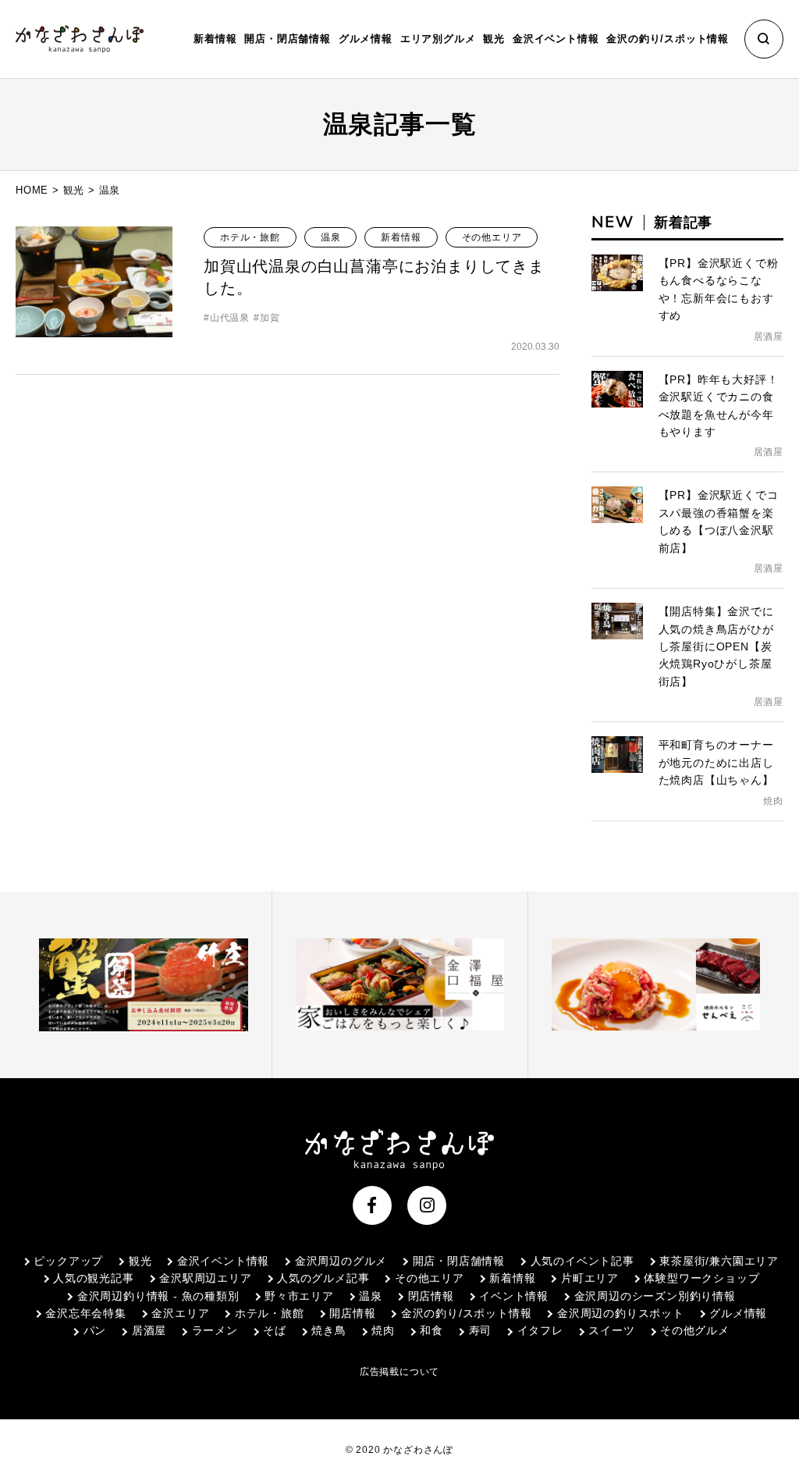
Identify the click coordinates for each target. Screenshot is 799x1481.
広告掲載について (399, 1371)
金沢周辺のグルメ (341, 1261)
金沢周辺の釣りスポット (620, 1313)
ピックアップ (68, 1261)
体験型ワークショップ (701, 1278)
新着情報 (215, 39)
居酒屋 (149, 1330)
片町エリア (590, 1278)
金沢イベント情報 (223, 1261)
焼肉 (383, 1330)
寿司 (480, 1330)
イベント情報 (514, 1296)
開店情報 (352, 1313)
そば (274, 1330)
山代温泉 (230, 317)
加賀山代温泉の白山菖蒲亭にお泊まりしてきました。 (374, 277)
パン (94, 1330)
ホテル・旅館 (250, 237)
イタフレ (540, 1330)
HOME (32, 190)
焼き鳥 (328, 1330)
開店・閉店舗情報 (459, 1261)
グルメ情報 (738, 1313)
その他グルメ (695, 1330)
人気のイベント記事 (582, 1261)
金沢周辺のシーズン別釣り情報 (655, 1296)
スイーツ (611, 1330)
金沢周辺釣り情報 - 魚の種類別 (158, 1296)
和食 (431, 1330)
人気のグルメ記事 (323, 1278)
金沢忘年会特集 (85, 1313)
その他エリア (492, 237)
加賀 (269, 317)
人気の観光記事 (93, 1278)
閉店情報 (431, 1296)
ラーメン (215, 1330)
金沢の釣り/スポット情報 (466, 1313)
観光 (74, 190)
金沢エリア (180, 1313)
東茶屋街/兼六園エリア (719, 1261)
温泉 (331, 237)
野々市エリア (299, 1296)
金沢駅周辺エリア (205, 1278)
